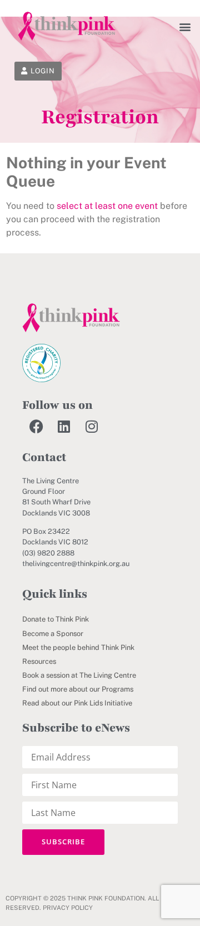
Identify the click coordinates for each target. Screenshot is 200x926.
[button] (185, 26)
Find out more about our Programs (77, 689)
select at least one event (107, 206)
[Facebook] (36, 426)
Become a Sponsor (52, 633)
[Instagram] (92, 426)
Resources (39, 661)
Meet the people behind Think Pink (78, 647)
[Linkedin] (64, 426)
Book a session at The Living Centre (79, 675)
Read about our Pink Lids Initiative (77, 703)
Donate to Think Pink (55, 619)
